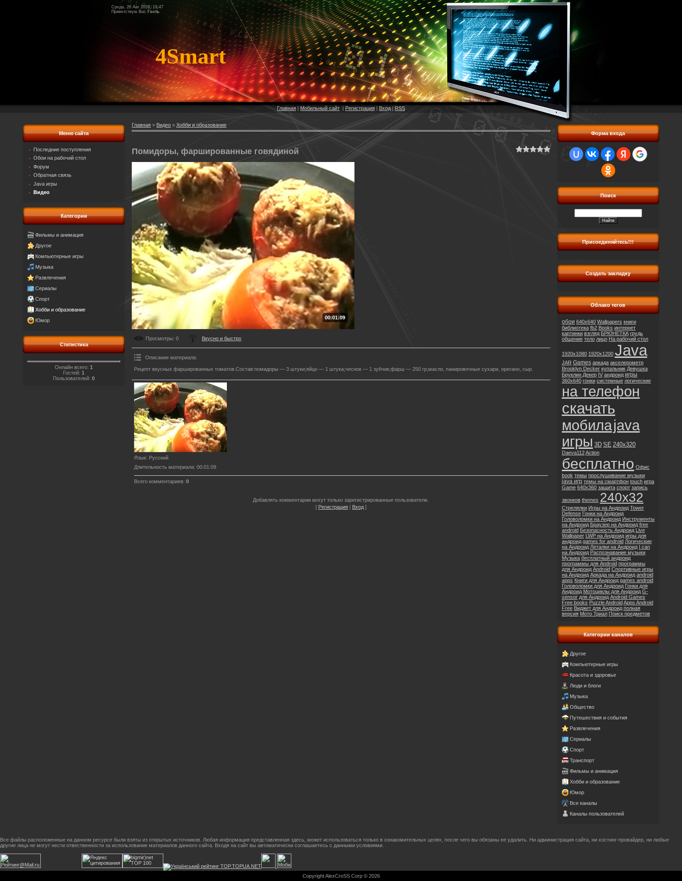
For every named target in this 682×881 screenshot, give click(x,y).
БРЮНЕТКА (615, 333)
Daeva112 (573, 452)
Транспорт (582, 760)
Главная (286, 108)
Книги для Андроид (596, 580)
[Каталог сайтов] (268, 866)
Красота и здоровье (593, 675)
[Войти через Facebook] (608, 154)
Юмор (42, 320)
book (567, 475)
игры (631, 374)
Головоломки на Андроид (591, 519)
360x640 (571, 380)
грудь (636, 333)
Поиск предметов (629, 613)
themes (590, 500)
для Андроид (594, 597)
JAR (567, 362)
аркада (600, 362)
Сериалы (46, 288)
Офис (643, 467)
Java (631, 350)
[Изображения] (180, 417)
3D (598, 444)
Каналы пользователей (597, 813)
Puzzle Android (606, 602)
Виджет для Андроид (598, 608)
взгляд (591, 333)
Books (605, 327)
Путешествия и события (598, 717)
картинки (572, 333)
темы (580, 475)
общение (572, 339)
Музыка (44, 267)
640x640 (586, 321)
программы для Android (589, 563)
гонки (589, 380)
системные (610, 380)
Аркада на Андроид (612, 574)
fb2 (593, 327)
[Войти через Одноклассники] (608, 170)
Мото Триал (593, 613)
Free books (575, 602)
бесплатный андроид (606, 558)
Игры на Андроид (608, 508)
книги (630, 321)
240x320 (624, 444)
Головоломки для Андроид (593, 586)
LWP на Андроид (604, 535)
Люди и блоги (585, 685)
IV (600, 374)
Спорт (42, 299)
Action (592, 452)
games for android (603, 541)
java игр (572, 481)
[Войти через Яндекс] (624, 154)
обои (568, 321)
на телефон (601, 391)
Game (569, 487)
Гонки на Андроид (603, 513)
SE (607, 444)
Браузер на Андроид (614, 524)
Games (582, 362)
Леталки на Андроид (613, 547)
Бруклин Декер (579, 374)
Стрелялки (574, 508)
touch (636, 481)
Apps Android (638, 602)
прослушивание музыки (616, 475)
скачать (588, 408)
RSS (400, 108)
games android (636, 580)
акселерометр (626, 362)
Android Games (627, 597)
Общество (582, 707)
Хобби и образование (60, 309)
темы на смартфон (606, 481)
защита (606, 487)
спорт (623, 487)
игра (649, 481)
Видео (163, 125)
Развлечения (50, 277)
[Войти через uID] (576, 154)
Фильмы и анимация (59, 235)
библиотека (575, 327)
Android (601, 569)
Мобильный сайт (320, 108)
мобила (587, 425)
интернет (625, 327)
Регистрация (360, 108)
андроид (614, 374)
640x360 (587, 487)
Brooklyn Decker (581, 368)
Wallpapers (609, 321)
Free (567, 608)
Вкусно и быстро (221, 338)
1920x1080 (574, 353)
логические (637, 380)
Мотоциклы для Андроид (612, 591)
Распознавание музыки (617, 552)
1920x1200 (600, 353)
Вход (385, 108)
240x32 (621, 497)
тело (589, 339)
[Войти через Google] (639, 154)
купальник (613, 368)
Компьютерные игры (59, 256)
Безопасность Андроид (607, 530)
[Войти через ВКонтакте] (592, 154)
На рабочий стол (628, 339)
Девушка (637, 368)
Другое (43, 245)
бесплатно (598, 463)
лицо (601, 339)
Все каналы (583, 803)
